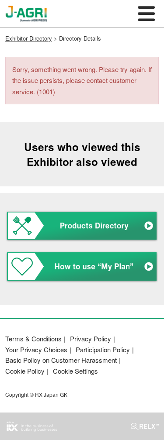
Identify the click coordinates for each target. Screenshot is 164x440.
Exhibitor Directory (28, 38)
